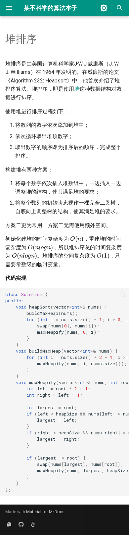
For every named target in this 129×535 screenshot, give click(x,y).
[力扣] (33, 524)
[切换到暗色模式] (103, 8)
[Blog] (9, 524)
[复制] (122, 294)
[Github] (21, 524)
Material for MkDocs (45, 511)
